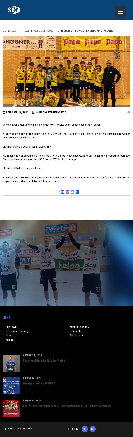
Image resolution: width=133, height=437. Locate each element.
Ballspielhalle (76, 335)
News (8, 335)
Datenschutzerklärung (17, 331)
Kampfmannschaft (79, 326)
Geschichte (75, 331)
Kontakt (10, 339)
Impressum (11, 326)
